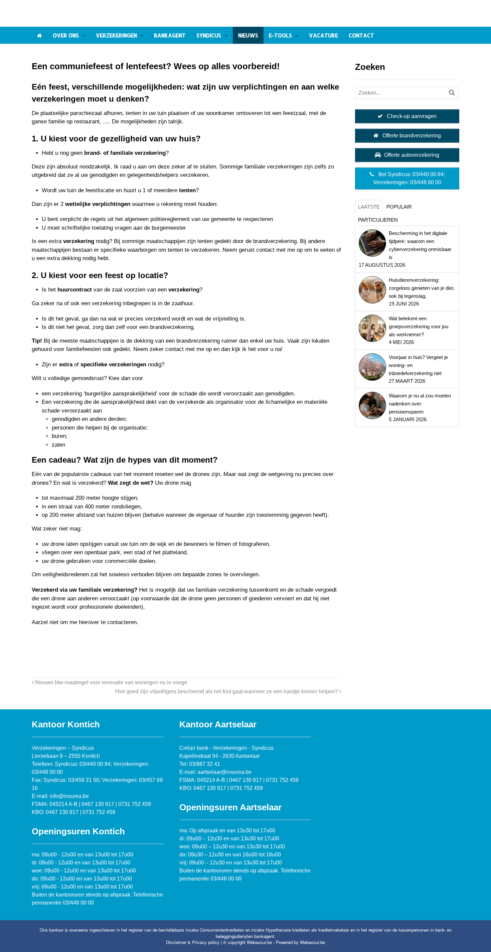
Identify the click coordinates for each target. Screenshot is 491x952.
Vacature (323, 35)
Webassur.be (312, 942)
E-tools (280, 35)
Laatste (369, 207)
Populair (399, 207)
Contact (361, 35)
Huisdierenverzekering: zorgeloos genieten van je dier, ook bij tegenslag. (422, 288)
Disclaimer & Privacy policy (192, 942)
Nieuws (248, 35)
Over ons (66, 35)
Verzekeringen (116, 35)
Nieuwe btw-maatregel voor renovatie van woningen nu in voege (110, 682)
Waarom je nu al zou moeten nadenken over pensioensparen (420, 403)
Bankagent (170, 35)
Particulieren (378, 220)
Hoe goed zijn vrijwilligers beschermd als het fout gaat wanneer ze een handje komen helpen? (227, 691)
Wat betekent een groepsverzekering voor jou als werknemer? (418, 326)
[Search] (452, 92)
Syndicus (208, 35)
